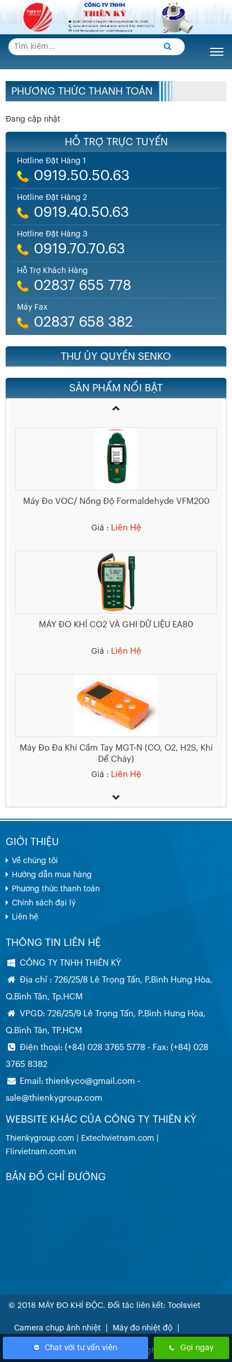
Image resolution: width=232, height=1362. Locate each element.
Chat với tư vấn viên (80, 1348)
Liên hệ (25, 917)
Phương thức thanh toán (82, 91)
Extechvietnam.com (117, 1138)
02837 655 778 (82, 286)
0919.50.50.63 (82, 176)
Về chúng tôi (35, 861)
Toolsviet (184, 1306)
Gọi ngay (196, 1348)
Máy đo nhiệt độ (142, 1328)
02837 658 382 (83, 322)
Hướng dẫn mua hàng (52, 875)
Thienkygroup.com (40, 1138)
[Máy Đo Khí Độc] (116, 17)
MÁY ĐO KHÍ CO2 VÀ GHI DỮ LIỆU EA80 (116, 615)
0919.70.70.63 (79, 249)
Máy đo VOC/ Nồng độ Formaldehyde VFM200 (116, 492)
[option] (116, 474)
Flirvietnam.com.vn (41, 1152)
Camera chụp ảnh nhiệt (57, 1328)
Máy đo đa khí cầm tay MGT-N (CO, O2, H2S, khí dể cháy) (116, 744)
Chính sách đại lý (43, 903)
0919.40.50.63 (81, 213)
